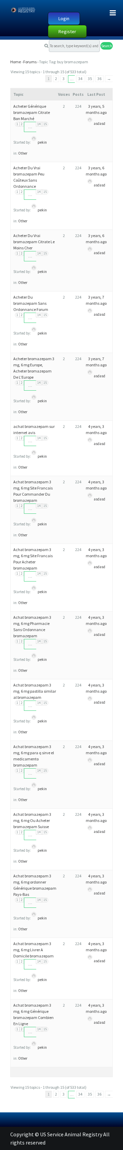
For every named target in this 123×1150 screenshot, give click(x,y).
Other (22, 153)
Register (67, 31)
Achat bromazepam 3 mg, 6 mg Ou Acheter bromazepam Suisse (32, 820)
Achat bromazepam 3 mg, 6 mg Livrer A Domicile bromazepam (33, 949)
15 (45, 124)
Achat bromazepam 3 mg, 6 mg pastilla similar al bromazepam (34, 691)
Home (15, 61)
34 (80, 78)
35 (90, 78)
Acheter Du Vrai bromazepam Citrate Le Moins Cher (34, 241)
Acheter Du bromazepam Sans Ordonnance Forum (30, 303)
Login (63, 18)
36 (99, 78)
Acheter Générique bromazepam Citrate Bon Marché (31, 112)
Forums (30, 61)
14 (39, 124)
